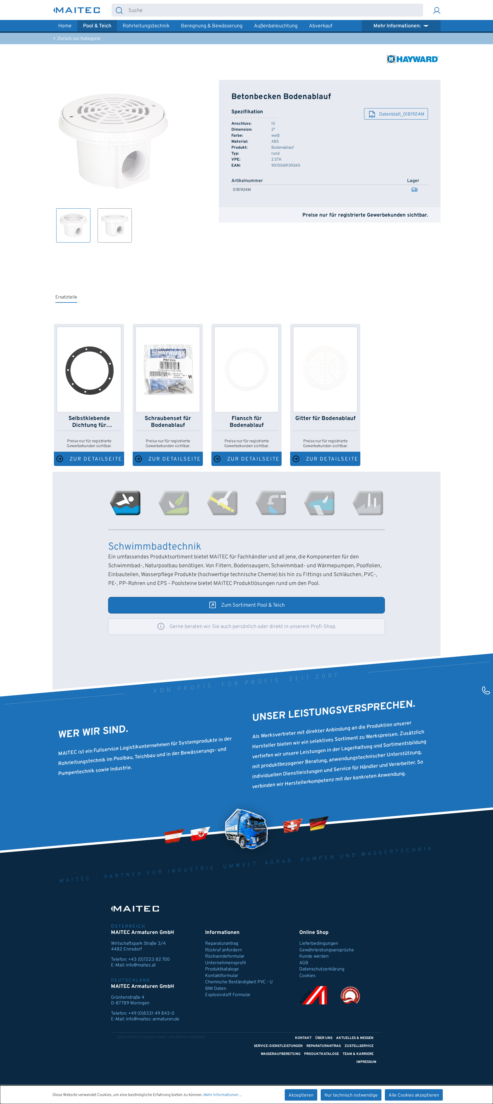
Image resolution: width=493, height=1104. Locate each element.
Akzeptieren (301, 1095)
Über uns (323, 1038)
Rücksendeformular (225, 956)
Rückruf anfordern (223, 950)
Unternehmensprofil (225, 963)
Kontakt (303, 1038)
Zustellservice (359, 1046)
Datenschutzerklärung (321, 969)
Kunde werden (314, 956)
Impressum (366, 1062)
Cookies (307, 976)
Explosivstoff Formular (227, 995)
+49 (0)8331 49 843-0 (151, 1013)
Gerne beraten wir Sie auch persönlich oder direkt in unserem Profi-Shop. (252, 626)
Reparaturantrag (221, 943)
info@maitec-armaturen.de (152, 1019)
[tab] (125, 503)
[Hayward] (412, 59)
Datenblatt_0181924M (401, 114)
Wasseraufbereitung (280, 1054)
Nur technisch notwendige (351, 1095)
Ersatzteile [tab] (66, 297)
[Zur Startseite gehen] (76, 10)
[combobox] (275, 10)
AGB (303, 963)
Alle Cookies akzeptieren (414, 1095)
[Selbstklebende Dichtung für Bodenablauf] (89, 369)
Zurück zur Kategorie (78, 39)
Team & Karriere (358, 1054)
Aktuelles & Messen (354, 1038)
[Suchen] (119, 10)
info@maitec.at (141, 965)
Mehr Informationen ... (222, 1095)
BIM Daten (215, 989)
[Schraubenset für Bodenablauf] (168, 369)
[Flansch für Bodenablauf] (246, 369)
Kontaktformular (221, 976)
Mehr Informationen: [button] (397, 26)
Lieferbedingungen (318, 943)
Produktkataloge (222, 969)
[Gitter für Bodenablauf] (325, 369)
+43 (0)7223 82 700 (149, 959)
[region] (113, 161)
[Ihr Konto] (437, 10)
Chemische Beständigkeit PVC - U (239, 982)
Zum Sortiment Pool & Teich (253, 605)
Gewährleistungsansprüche (326, 950)
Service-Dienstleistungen (278, 1046)
